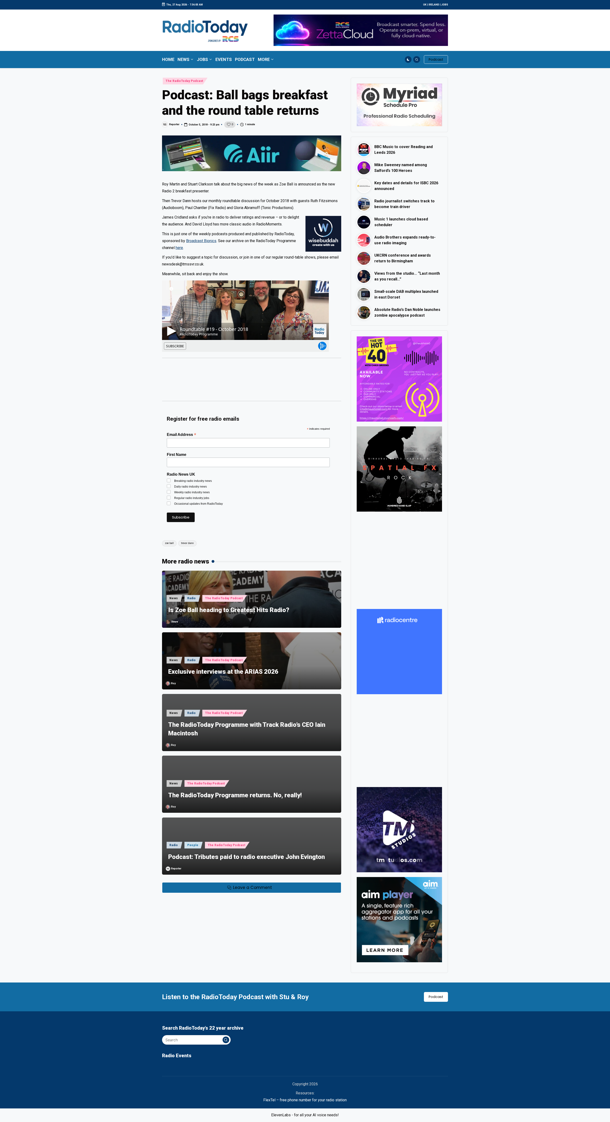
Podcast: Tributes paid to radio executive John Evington (246, 856)
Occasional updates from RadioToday (198, 503)
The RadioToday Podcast (184, 81)
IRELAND (434, 4)
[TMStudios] (399, 829)
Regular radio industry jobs (191, 498)
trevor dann (187, 543)
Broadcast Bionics (201, 241)
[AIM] (399, 919)
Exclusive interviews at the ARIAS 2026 (223, 671)
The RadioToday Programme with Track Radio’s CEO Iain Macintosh (246, 729)
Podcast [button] (436, 996)
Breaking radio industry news (193, 481)
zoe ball (169, 543)
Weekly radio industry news (192, 492)
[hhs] (399, 468)
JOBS (444, 4)
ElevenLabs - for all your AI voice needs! (305, 1115)
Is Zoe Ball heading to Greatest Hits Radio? (228, 609)
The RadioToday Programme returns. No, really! (235, 795)
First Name (176, 455)
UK (425, 4)
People (192, 845)
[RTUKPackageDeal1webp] (251, 153)
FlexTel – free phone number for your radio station (305, 1100)
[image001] (399, 378)
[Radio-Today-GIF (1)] (399, 651)
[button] (436, 59)
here (179, 247)
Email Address (181, 434)
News (173, 598)
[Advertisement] (252, 382)
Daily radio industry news (190, 486)
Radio (191, 598)
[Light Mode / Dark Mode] (408, 59)
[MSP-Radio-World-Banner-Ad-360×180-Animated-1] (399, 104)
